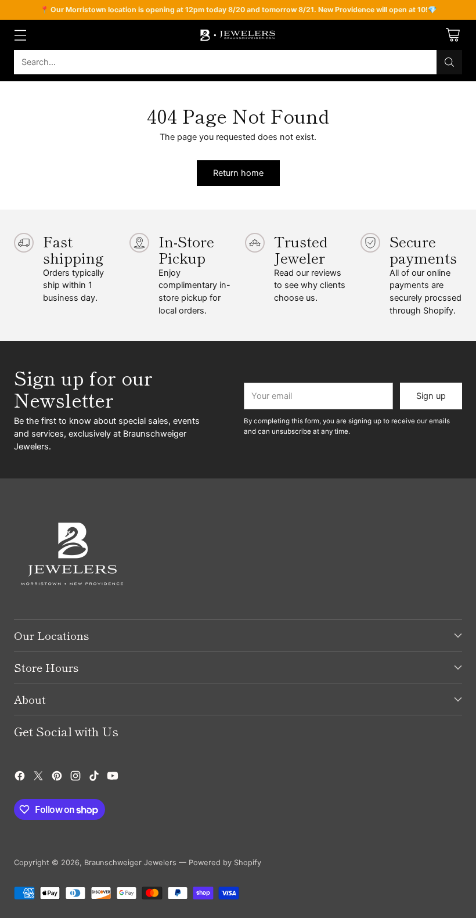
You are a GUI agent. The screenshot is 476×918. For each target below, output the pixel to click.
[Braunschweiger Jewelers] (238, 35)
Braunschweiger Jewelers (130, 862)
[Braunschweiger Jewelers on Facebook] (20, 778)
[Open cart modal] (452, 35)
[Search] (449, 62)
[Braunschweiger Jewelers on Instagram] (75, 778)
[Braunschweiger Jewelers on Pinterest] (57, 778)
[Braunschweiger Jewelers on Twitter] (38, 778)
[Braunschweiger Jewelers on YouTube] (113, 778)
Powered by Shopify (225, 862)
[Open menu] (20, 35)
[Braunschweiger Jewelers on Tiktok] (94, 778)
